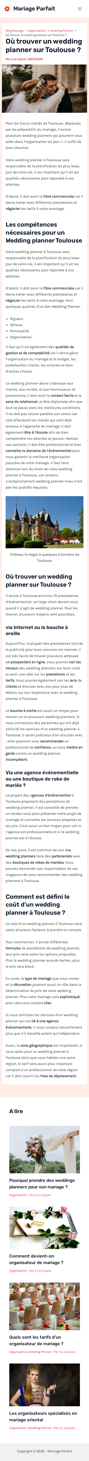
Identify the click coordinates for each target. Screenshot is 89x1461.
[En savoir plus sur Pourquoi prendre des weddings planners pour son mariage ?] (44, 1149)
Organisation (18, 1195)
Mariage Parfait (34, 8)
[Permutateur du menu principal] (80, 9)
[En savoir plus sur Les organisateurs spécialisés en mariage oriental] (44, 1384)
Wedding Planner (39, 1352)
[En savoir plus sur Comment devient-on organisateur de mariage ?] (44, 1227)
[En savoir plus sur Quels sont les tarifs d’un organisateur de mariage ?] (44, 1306)
